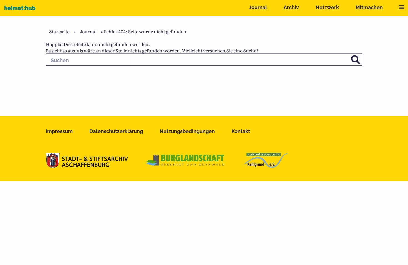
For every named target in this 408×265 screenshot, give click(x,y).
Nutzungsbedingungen (187, 131)
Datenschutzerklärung (116, 131)
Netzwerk (327, 7)
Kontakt (240, 131)
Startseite (59, 31)
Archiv (291, 7)
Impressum (59, 131)
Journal (258, 7)
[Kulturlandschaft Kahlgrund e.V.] (266, 166)
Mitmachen (369, 7)
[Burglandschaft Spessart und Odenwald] (185, 166)
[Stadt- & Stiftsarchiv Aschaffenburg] (87, 166)
